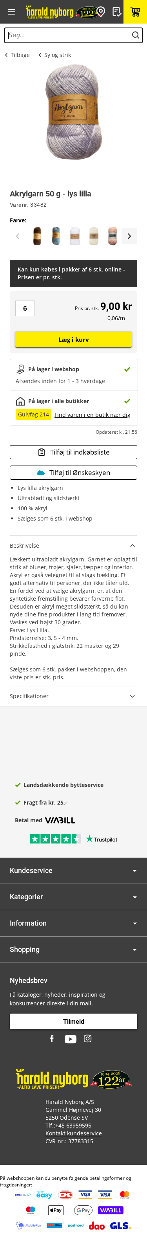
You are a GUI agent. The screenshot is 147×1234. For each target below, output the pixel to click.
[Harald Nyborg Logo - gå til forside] (64, 12)
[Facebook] (53, 1039)
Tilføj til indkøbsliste (80, 452)
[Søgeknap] (135, 35)
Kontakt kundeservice (73, 1133)
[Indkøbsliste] (118, 12)
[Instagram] (88, 1039)
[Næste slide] (129, 236)
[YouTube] (70, 1039)
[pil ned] (134, 870)
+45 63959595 (73, 1125)
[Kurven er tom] (135, 12)
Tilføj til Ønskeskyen (79, 472)
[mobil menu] (12, 12)
